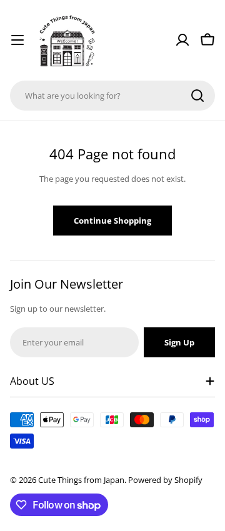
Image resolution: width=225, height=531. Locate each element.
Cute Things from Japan (81, 479)
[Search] (197, 95)
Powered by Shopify (165, 479)
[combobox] (112, 96)
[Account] (182, 39)
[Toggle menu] (17, 39)
